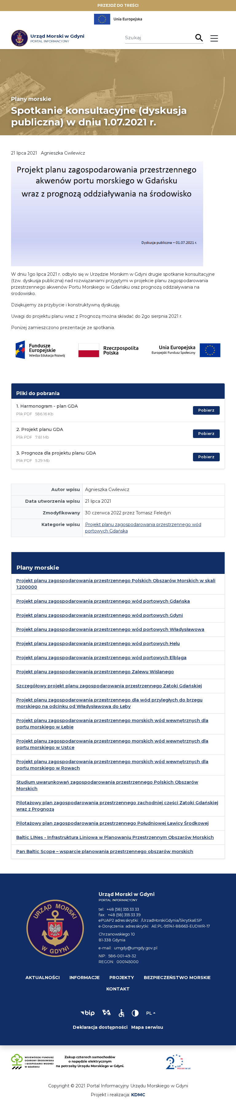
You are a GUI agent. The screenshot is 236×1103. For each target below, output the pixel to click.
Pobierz (206, 410)
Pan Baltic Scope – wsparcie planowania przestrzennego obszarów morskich (104, 851)
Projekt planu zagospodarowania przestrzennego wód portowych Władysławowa (110, 629)
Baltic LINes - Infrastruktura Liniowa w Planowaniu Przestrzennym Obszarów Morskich (115, 837)
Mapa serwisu (147, 1027)
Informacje (84, 977)
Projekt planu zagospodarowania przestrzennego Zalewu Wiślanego (95, 671)
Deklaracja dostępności (100, 1027)
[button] (88, 1013)
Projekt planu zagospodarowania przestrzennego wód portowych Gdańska (103, 601)
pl (149, 1013)
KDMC (138, 1094)
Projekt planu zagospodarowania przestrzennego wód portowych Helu (98, 643)
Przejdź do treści (118, 5)
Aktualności (43, 977)
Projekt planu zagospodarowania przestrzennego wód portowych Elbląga (101, 657)
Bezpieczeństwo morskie (177, 977)
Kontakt (118, 989)
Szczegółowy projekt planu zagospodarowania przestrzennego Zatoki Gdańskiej (109, 686)
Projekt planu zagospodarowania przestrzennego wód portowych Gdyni (99, 615)
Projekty (121, 977)
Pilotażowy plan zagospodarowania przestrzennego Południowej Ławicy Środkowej (112, 823)
